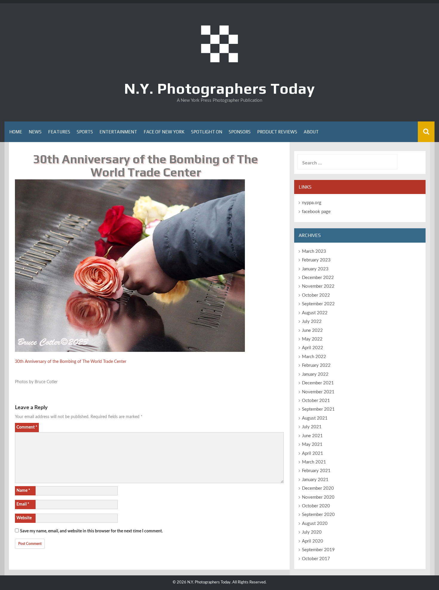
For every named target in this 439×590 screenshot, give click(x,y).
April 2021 (312, 453)
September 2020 (318, 514)
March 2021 (314, 462)
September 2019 (318, 550)
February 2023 (316, 260)
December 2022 (318, 277)
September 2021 (318, 409)
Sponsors (240, 131)
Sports (85, 131)
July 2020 (312, 532)
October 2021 (316, 400)
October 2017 (316, 559)
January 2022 (315, 374)
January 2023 (315, 269)
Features (59, 131)
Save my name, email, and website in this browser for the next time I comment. (91, 531)
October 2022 (316, 295)
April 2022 (312, 348)
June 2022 (312, 330)
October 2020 (316, 506)
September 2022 (318, 304)
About (311, 131)
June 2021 (312, 436)
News (35, 131)
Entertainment (118, 131)
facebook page (316, 211)
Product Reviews (277, 131)
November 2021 (318, 392)
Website (24, 518)
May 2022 (312, 339)
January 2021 (315, 479)
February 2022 (316, 365)
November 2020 (318, 497)
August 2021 (315, 418)
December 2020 (318, 488)
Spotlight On (206, 131)
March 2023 (314, 251)
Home (15, 131)
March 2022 (314, 357)
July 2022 (312, 321)
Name (23, 491)
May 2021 (312, 444)
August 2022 (315, 313)
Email (22, 504)
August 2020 (315, 523)
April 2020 (312, 541)
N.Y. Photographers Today (219, 88)
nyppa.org (311, 203)
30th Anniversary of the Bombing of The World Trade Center (70, 362)
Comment (26, 427)
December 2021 (318, 383)
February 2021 (316, 471)
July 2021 (312, 427)
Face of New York (164, 131)
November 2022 (318, 286)
